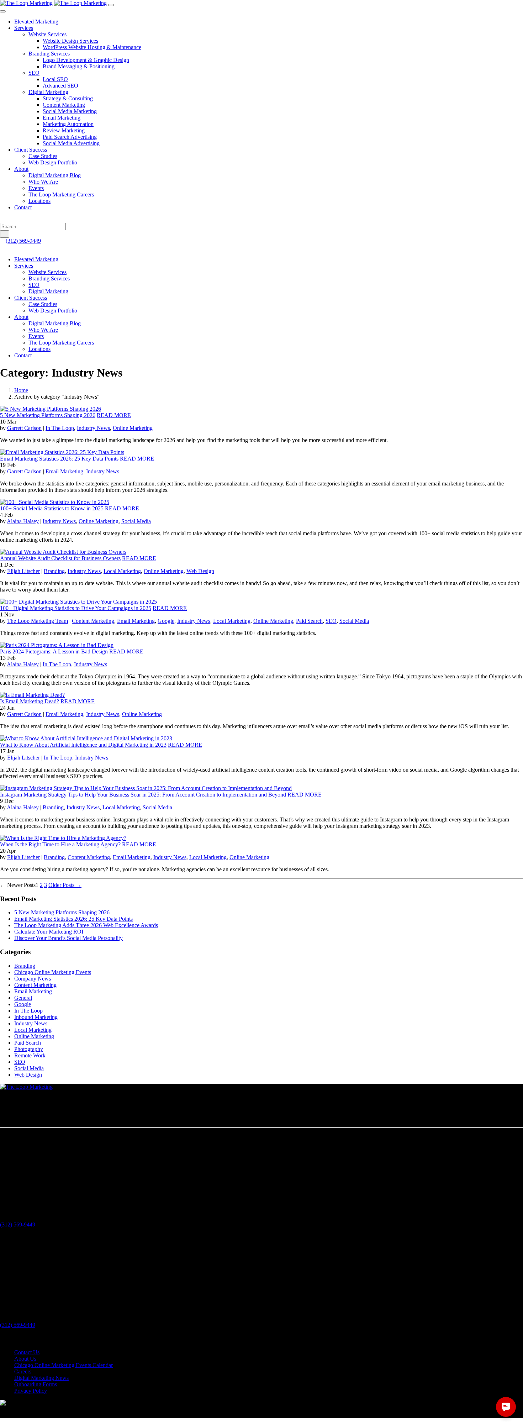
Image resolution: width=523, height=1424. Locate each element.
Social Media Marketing (70, 111)
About (21, 169)
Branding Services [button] (49, 278)
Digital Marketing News (41, 1378)
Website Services (47, 34)
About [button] (21, 317)
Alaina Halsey (23, 521)
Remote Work (30, 1055)
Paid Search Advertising (70, 137)
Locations (39, 201)
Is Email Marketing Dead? (29, 701)
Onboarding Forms (35, 1384)
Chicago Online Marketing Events (52, 972)
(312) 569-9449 (23, 241)
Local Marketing (122, 571)
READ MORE (114, 415)
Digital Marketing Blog (54, 175)
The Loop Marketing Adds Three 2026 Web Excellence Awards (86, 925)
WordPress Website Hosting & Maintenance (92, 47)
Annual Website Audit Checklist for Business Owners (60, 558)
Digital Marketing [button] (48, 291)
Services (23, 28)
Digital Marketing (48, 92)
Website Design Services (70, 41)
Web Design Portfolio (52, 162)
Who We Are (43, 182)
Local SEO (55, 79)
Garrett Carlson (24, 428)
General (23, 998)
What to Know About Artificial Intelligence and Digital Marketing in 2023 (83, 745)
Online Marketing (133, 428)
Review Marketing (64, 130)
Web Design (200, 571)
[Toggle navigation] (111, 5)
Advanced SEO (60, 86)
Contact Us (26, 1352)
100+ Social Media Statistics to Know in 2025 (52, 508)
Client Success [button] (30, 298)
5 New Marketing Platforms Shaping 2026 (47, 415)
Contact (23, 207)
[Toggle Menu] (3, 11)
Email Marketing (61, 118)
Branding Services (49, 54)
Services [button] (23, 266)
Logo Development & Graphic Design (86, 60)
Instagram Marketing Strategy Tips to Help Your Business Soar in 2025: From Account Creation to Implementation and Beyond (143, 795)
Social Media (136, 521)
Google (166, 621)
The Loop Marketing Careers (61, 194)
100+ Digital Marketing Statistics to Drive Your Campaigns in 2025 (75, 608)
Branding (54, 571)
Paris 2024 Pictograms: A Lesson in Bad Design (54, 651)
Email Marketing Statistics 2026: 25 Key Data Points (59, 459)
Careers (22, 1371)
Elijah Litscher (23, 571)
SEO (33, 73)
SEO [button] (33, 285)
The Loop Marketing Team (37, 621)
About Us (25, 1359)
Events (36, 188)
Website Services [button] (47, 272)
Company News (32, 979)
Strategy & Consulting (68, 98)
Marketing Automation (68, 124)
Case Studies (42, 156)
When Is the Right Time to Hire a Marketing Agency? (60, 844)
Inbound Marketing (36, 1017)
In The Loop (60, 428)
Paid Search (309, 621)
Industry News (93, 428)
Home (21, 390)
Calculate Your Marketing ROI (48, 932)
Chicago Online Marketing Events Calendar (63, 1365)
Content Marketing (64, 105)
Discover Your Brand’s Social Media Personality (68, 938)
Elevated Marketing (36, 22)
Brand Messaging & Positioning (79, 66)
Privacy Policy (30, 1391)
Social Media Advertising (71, 143)
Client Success (30, 150)
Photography (28, 1049)
